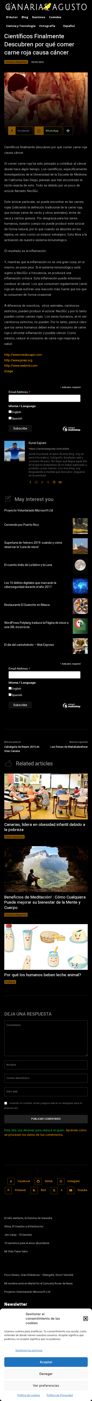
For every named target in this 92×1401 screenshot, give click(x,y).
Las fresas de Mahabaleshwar (69, 747)
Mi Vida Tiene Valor (16, 1251)
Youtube (82, 1190)
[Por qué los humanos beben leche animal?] (46, 947)
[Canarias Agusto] (46, 7)
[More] (68, 130)
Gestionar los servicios (28, 1350)
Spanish (16, 418)
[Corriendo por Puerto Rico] (80, 526)
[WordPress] (54, 481)
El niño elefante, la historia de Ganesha (28, 1218)
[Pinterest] (8, 1190)
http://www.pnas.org (18, 360)
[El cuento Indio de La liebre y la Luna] (80, 566)
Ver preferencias (46, 1385)
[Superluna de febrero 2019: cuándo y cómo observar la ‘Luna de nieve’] (80, 546)
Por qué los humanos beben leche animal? (42, 975)
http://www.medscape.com (23, 354)
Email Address (19, 392)
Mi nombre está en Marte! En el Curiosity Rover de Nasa (38, 1283)
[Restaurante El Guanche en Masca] (80, 606)
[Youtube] (60, 481)
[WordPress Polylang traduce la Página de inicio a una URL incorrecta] (80, 626)
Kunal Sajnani (37, 443)
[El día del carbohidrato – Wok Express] (80, 646)
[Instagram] (36, 481)
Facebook (24, 1181)
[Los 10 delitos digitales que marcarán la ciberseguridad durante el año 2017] (80, 586)
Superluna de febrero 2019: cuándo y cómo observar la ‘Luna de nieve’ (33, 545)
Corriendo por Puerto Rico (21, 525)
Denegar (46, 1374)
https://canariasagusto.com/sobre (49, 449)
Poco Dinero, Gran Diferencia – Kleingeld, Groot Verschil (38, 1275)
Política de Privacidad (60, 1395)
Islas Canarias (14, 836)
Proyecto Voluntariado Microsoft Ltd (28, 510)
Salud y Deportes (16, 61)
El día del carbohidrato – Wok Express (29, 645)
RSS (43, 1190)
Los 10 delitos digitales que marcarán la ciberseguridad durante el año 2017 (30, 585)
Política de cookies (28, 1395)
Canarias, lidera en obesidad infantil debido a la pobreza (44, 827)
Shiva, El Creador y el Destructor (23, 1226)
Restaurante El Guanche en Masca (27, 605)
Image (8, 371)
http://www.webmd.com (20, 365)
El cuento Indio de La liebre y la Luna (28, 565)
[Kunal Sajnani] (14, 462)
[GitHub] (38, 1181)
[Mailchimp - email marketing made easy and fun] (71, 432)
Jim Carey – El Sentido (18, 1235)
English (16, 412)
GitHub (49, 1181)
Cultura (10, 981)
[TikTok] (42, 481)
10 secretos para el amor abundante (26, 1243)
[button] (85, 1318)
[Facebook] (30, 481)
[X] (48, 481)
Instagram (74, 1181)
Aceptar (46, 1362)
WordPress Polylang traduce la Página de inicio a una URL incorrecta (36, 625)
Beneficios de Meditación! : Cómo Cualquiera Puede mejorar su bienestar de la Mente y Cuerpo (45, 902)
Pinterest (20, 1190)
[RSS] (34, 1190)
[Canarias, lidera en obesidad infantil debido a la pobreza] (46, 796)
